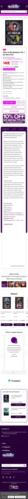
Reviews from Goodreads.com (17, 265)
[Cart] (26, 6)
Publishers (6, 450)
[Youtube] (10, 477)
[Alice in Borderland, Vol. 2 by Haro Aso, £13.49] (19, 303)
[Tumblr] (7, 477)
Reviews (21, 129)
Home (2, 17)
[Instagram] (3, 477)
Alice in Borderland (11, 216)
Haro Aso (9, 207)
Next (25, 392)
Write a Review (14, 63)
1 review (21, 62)
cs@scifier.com (6, 436)
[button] (14, 118)
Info (4, 443)
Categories (6, 447)
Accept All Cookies (20, 497)
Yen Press (13, 398)
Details (14, 129)
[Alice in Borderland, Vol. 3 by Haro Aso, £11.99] (7, 303)
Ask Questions (14, 111)
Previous (23, 392)
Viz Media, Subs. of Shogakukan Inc (15, 212)
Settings (4, 497)
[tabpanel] (6, 312)
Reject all (11, 497)
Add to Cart (18, 404)
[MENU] (1, 6)
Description (5, 129)
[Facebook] (14, 477)
